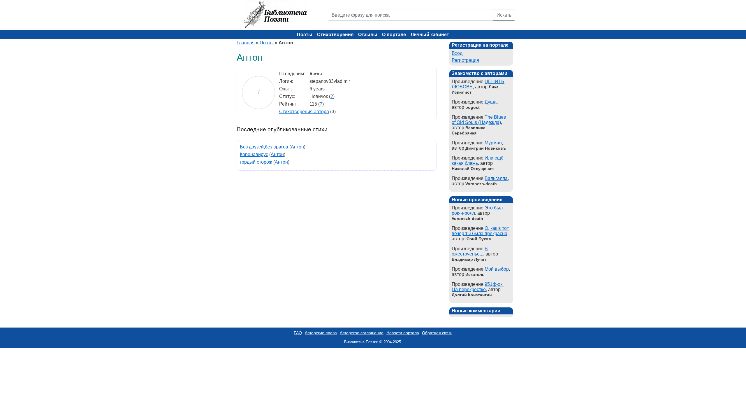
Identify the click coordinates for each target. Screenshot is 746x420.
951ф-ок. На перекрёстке (478, 287)
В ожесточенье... (470, 251)
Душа (491, 101)
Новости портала (402, 332)
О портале (394, 34)
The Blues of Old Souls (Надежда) (479, 120)
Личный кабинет (430, 34)
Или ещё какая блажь (478, 160)
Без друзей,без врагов (264, 146)
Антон (297, 146)
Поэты (304, 34)
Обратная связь (437, 332)
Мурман (493, 142)
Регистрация (465, 60)
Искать (504, 15)
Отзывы (367, 34)
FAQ (298, 332)
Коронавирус (254, 154)
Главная (246, 42)
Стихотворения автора (304, 111)
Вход (457, 53)
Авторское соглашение (361, 332)
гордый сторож (256, 162)
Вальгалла (496, 178)
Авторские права (321, 332)
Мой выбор (497, 269)
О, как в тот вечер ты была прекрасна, (480, 231)
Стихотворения (335, 34)
